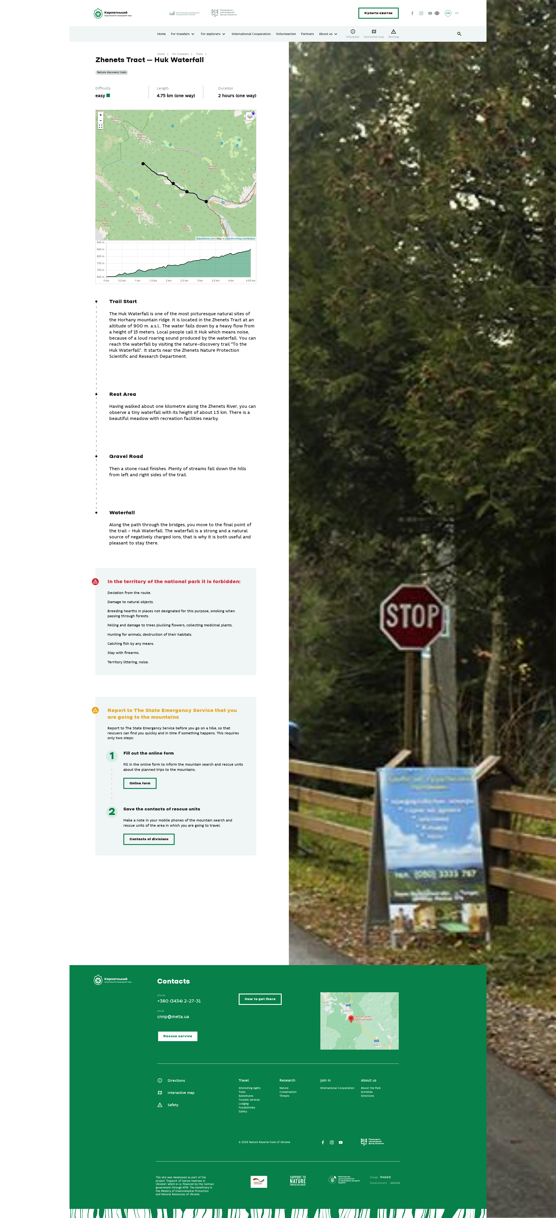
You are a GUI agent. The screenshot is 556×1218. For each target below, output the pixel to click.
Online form (140, 783)
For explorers (210, 34)
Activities (367, 1092)
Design (374, 1177)
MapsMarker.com (205, 238)
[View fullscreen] (100, 126)
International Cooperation (251, 34)
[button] (437, 13)
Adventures (246, 1095)
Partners (307, 34)
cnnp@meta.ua (173, 1016)
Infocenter (352, 36)
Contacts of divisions (149, 839)
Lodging (243, 1103)
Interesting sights (250, 1088)
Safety (173, 1105)
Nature (284, 1088)
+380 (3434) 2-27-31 (178, 1001)
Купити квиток (378, 13)
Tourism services (249, 1099)
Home (161, 34)
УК (456, 13)
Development (385, 1183)
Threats (284, 1095)
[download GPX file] (253, 113)
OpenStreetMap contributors (240, 238)
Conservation (288, 1092)
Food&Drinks (247, 1107)
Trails (199, 54)
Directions (176, 1081)
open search (459, 34)
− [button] (100, 120)
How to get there (260, 999)
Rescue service (177, 1036)
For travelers (180, 34)
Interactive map (374, 36)
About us (326, 34)
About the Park (371, 1088)
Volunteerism (286, 34)
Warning (393, 36)
